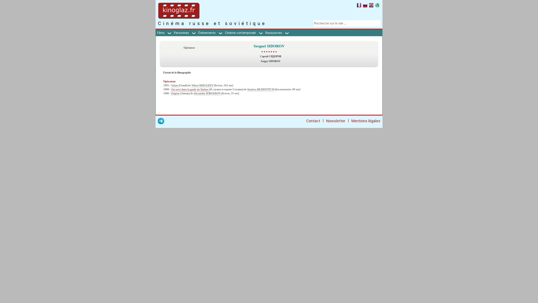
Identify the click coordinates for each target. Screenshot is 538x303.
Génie (175, 85)
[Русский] (365, 6)
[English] (371, 6)
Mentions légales (365, 121)
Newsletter (335, 121)
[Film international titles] (377, 6)
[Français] (359, 6)
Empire (175, 93)
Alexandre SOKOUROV (207, 93)
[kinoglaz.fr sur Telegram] (161, 122)
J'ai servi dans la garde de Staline (190, 89)
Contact (313, 121)
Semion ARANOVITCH (260, 89)
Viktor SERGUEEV (202, 85)
